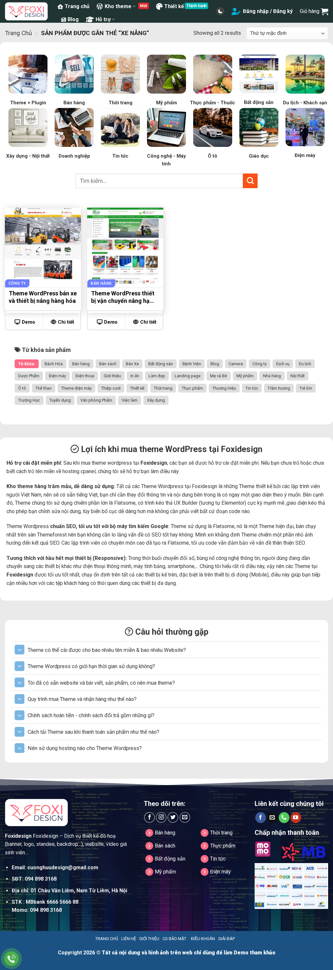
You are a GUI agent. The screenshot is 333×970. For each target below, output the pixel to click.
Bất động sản (160, 363)
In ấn (134, 375)
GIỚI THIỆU (149, 938)
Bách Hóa (54, 363)
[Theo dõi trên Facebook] (149, 817)
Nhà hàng (272, 375)
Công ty (259, 363)
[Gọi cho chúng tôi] (284, 817)
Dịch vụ (282, 363)
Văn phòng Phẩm (96, 400)
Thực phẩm (192, 388)
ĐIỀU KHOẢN (203, 938)
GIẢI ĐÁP (226, 938)
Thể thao (43, 388)
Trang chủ (77, 6)
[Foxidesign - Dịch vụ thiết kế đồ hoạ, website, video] (26, 11)
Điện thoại (84, 375)
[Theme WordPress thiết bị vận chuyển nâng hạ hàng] (125, 246)
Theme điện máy (76, 388)
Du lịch (305, 363)
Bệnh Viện (191, 363)
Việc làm (130, 400)
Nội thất (297, 375)
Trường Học (29, 400)
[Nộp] (250, 181)
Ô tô (22, 388)
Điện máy (57, 375)
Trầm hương (279, 388)
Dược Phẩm (28, 375)
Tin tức (252, 388)
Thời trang (163, 388)
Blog (73, 19)
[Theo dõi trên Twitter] (172, 817)
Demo (28, 322)
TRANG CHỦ (106, 938)
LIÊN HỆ (128, 938)
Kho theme (118, 6)
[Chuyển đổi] (19, 649)
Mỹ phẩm (245, 375)
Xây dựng (156, 400)
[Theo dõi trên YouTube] (295, 817)
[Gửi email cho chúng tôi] (185, 817)
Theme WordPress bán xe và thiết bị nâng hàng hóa (43, 297)
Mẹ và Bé (218, 375)
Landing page (188, 375)
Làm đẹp (157, 375)
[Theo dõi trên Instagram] (161, 817)
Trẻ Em (306, 388)
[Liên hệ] (11, 958)
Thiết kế (174, 6)
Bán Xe (132, 363)
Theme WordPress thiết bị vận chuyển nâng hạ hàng (122, 298)
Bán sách (107, 363)
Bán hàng (81, 363)
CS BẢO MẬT (174, 938)
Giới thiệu (112, 375)
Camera (236, 363)
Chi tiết (66, 322)
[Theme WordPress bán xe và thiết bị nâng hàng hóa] (43, 246)
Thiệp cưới (111, 388)
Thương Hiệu (224, 388)
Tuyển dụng (60, 400)
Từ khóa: (26, 363)
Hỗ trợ (103, 19)
